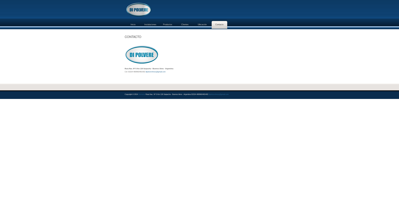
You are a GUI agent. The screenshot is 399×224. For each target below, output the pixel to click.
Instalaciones (150, 24)
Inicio (133, 24)
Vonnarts (141, 94)
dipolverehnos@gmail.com (156, 72)
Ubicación (202, 24)
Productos (167, 24)
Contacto (219, 24)
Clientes (185, 24)
